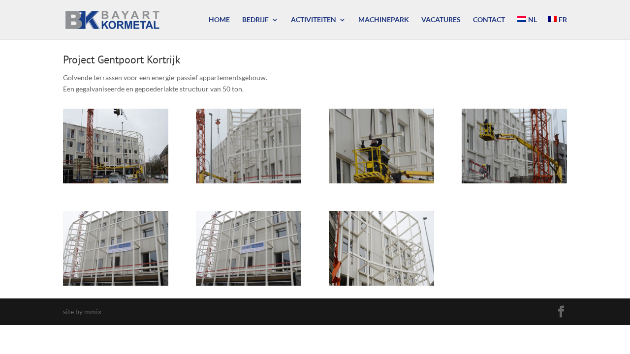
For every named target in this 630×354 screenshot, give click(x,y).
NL (532, 20)
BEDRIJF (255, 20)
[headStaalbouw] (381, 285)
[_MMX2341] (381, 183)
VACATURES (441, 20)
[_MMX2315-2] (248, 285)
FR (563, 20)
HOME (219, 20)
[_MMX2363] (248, 183)
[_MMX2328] (514, 183)
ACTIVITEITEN (313, 20)
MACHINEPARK (383, 20)
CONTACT (489, 20)
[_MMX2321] (115, 183)
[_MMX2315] (115, 285)
